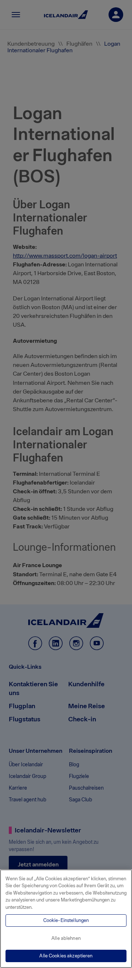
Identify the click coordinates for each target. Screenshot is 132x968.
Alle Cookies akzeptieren (65, 955)
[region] (66, 918)
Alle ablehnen (66, 938)
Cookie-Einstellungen (66, 920)
